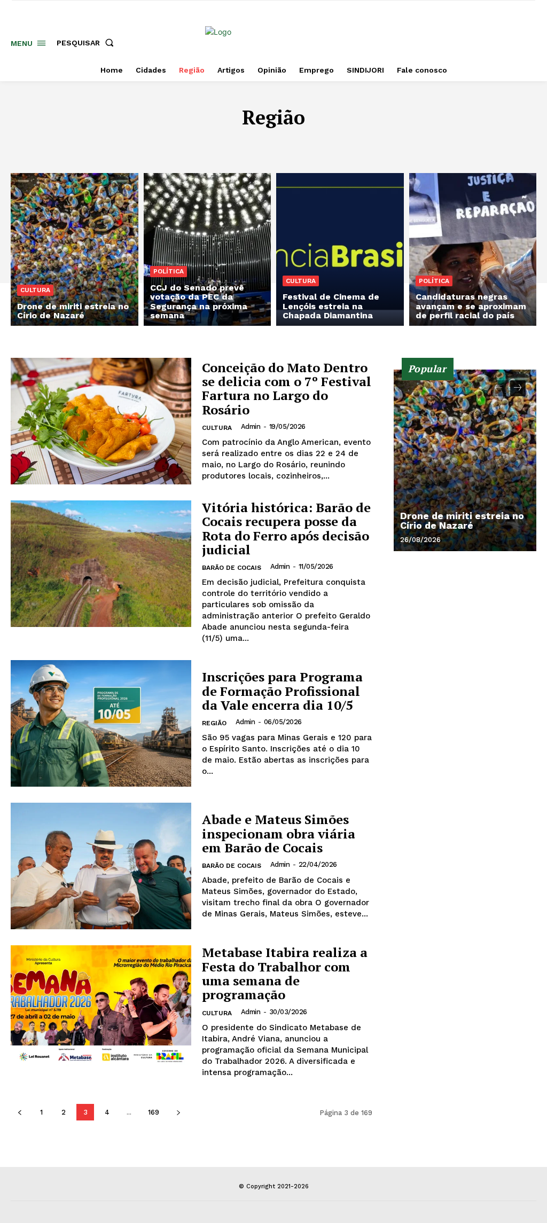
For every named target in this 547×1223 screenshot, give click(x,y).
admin (251, 426)
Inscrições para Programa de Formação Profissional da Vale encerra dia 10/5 (282, 691)
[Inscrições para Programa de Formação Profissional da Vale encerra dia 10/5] (101, 723)
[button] (87, 43)
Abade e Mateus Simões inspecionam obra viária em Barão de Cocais (278, 833)
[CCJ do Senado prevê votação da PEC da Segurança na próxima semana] (207, 249)
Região (214, 723)
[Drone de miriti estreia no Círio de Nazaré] (74, 249)
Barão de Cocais (188, 144)
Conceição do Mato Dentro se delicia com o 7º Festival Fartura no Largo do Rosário (286, 388)
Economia (359, 144)
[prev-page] (19, 1112)
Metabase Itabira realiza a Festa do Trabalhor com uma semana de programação (285, 973)
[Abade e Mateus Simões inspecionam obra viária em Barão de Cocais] (101, 866)
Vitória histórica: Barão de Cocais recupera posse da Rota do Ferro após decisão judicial (286, 528)
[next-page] (178, 1112)
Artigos (127, 144)
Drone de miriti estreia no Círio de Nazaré (462, 520)
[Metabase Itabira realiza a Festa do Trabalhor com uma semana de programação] (101, 1008)
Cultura (311, 144)
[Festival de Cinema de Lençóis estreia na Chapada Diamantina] (340, 249)
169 (153, 1112)
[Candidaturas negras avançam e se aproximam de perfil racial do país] (473, 249)
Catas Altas (258, 144)
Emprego (408, 144)
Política (168, 271)
